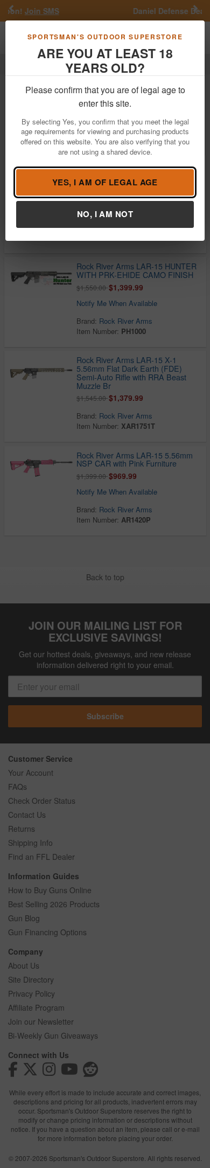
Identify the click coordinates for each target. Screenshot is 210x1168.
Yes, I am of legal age (105, 182)
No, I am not (105, 214)
